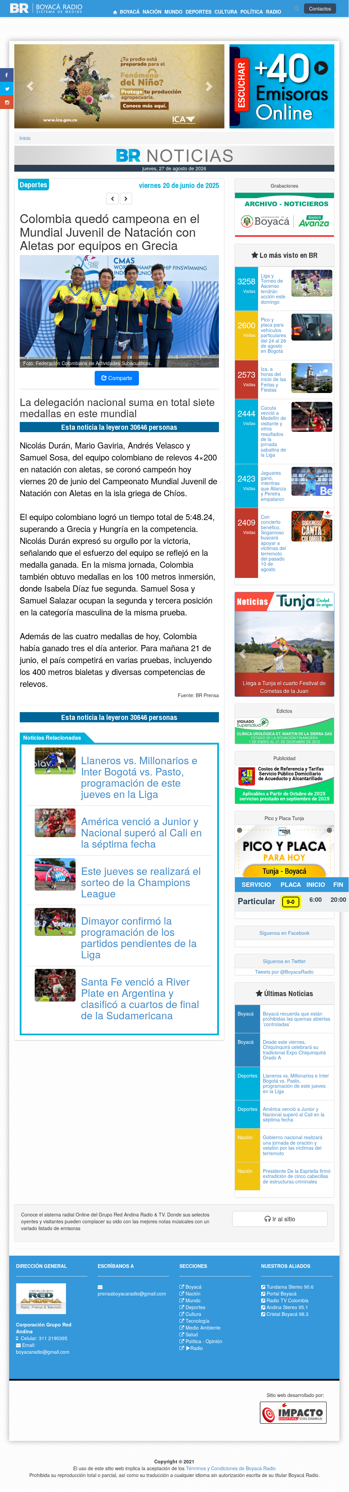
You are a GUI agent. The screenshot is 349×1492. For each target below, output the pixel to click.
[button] (30, 86)
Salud (192, 1334)
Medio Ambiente (203, 1327)
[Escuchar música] (281, 86)
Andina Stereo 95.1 (287, 1307)
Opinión (214, 1341)
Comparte (119, 378)
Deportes (195, 1307)
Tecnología (197, 1320)
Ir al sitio (283, 1218)
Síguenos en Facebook (284, 932)
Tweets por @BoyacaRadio (284, 971)
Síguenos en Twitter (284, 961)
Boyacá (194, 1286)
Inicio (25, 138)
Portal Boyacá (282, 1293)
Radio (196, 1348)
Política (193, 1341)
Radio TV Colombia (287, 1300)
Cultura (193, 1313)
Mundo (193, 1300)
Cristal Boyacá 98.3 (287, 1313)
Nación (193, 1293)
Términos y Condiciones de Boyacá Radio (231, 1468)
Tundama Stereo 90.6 (290, 1286)
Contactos (320, 8)
